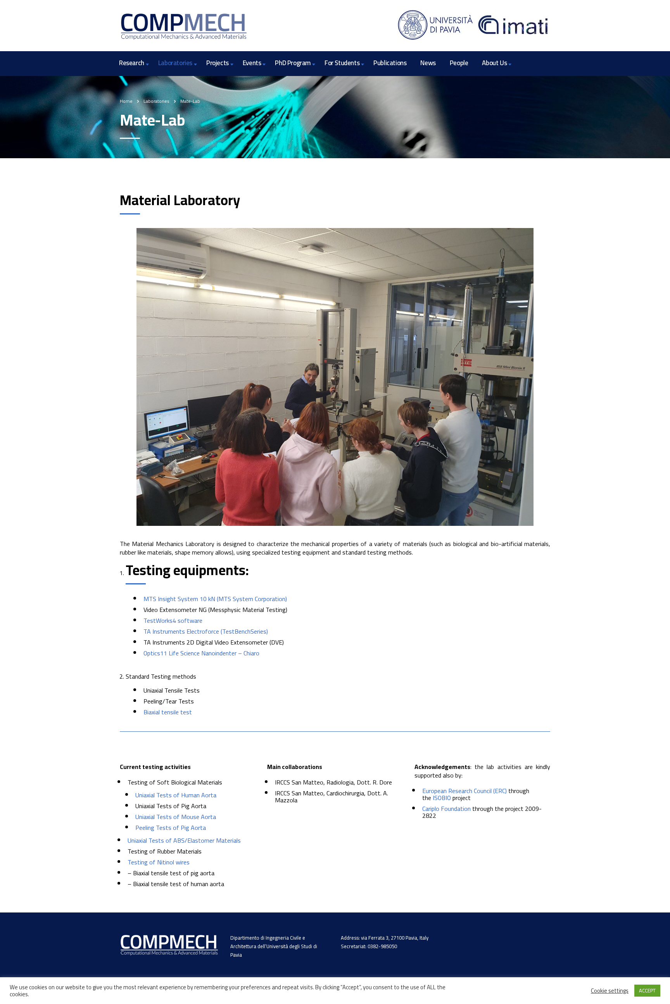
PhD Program (293, 63)
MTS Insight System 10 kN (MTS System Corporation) (215, 599)
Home (126, 101)
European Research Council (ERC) (464, 791)
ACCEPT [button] (647, 990)
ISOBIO (442, 798)
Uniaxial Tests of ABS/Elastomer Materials (184, 840)
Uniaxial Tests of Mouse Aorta (175, 817)
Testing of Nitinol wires (159, 862)
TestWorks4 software (172, 620)
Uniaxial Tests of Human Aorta (175, 795)
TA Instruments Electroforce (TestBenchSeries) (205, 631)
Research (131, 63)
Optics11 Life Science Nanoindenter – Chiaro (201, 653)
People (459, 63)
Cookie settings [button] (610, 990)
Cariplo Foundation (446, 808)
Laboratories (175, 63)
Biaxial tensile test (167, 712)
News (427, 63)
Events (252, 63)
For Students (342, 63)
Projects (217, 63)
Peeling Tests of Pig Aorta (170, 827)
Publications (389, 63)
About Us (494, 63)
